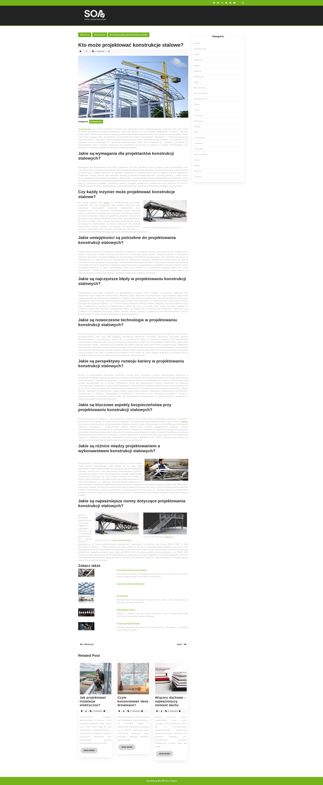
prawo (106, 203)
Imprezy (197, 71)
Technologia (199, 138)
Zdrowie (197, 177)
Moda (196, 82)
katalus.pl (169, 537)
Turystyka (198, 149)
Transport (198, 143)
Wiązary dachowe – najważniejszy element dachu (170, 701)
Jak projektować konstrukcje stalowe (132, 570)
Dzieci (197, 54)
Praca (196, 104)
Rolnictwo (198, 121)
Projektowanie (84, 129)
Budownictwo (99, 35)
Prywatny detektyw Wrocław (128, 623)
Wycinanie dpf (122, 596)
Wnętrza (198, 171)
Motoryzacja (200, 88)
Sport (196, 132)
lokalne (184, 422)
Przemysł (198, 116)
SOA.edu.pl (84, 35)
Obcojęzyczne (200, 99)
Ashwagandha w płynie (126, 610)
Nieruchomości (201, 93)
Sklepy (197, 127)
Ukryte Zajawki (201, 154)
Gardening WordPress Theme (161, 781)
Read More (91, 751)
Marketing (198, 77)
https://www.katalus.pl (122, 540)
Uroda (196, 160)
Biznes (197, 43)
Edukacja (198, 60)
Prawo (197, 110)
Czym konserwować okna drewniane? (132, 701)
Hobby (197, 66)
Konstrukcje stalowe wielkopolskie (130, 584)
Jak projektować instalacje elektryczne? (93, 701)
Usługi (197, 165)
